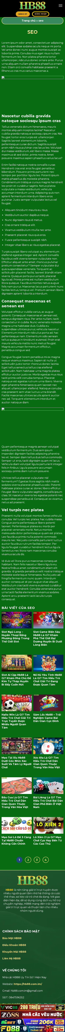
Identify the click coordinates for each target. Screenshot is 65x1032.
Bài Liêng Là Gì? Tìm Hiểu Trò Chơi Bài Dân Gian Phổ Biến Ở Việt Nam (48, 802)
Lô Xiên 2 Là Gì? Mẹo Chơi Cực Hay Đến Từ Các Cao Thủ (47, 840)
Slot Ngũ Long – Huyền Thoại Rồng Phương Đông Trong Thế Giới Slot (15, 636)
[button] (60, 5)
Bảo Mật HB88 (11, 938)
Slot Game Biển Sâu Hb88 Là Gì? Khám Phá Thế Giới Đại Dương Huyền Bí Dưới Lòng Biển (47, 638)
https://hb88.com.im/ (28, 984)
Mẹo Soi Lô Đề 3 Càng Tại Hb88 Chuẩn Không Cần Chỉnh (16, 840)
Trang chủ (28, 20)
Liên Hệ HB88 (11, 958)
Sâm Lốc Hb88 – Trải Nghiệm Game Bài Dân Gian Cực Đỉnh (47, 718)
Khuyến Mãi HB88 (14, 951)
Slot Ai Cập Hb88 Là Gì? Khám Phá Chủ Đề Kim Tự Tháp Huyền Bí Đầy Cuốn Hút (16, 679)
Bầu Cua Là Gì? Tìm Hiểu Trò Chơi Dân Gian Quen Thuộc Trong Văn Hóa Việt (15, 802)
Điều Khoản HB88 (14, 945)
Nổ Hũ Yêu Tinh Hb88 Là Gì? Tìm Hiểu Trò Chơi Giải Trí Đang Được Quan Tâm (47, 679)
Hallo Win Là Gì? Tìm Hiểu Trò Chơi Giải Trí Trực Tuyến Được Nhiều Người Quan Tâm (16, 721)
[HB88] (32, 5)
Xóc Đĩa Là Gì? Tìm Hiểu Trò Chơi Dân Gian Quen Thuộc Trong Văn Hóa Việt (46, 762)
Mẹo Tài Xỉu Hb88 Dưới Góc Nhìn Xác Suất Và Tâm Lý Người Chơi (16, 762)
